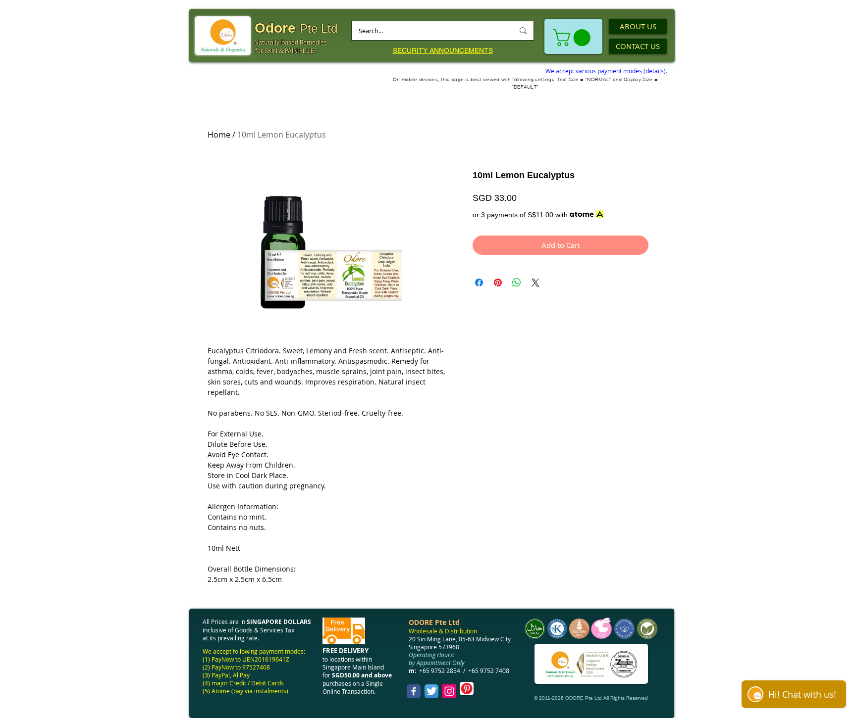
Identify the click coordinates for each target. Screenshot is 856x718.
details (654, 71)
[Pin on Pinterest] (498, 282)
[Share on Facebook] (479, 282)
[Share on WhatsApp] (517, 282)
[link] (573, 37)
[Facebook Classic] (414, 691)
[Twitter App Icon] (431, 691)
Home (219, 134)
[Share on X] (535, 282)
